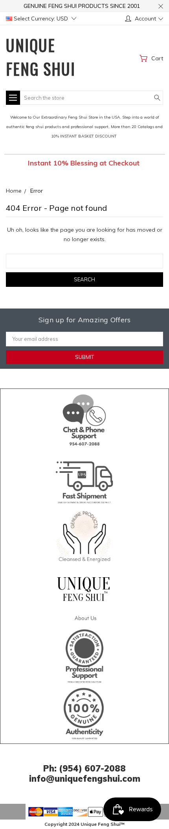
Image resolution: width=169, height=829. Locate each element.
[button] (85, 418)
